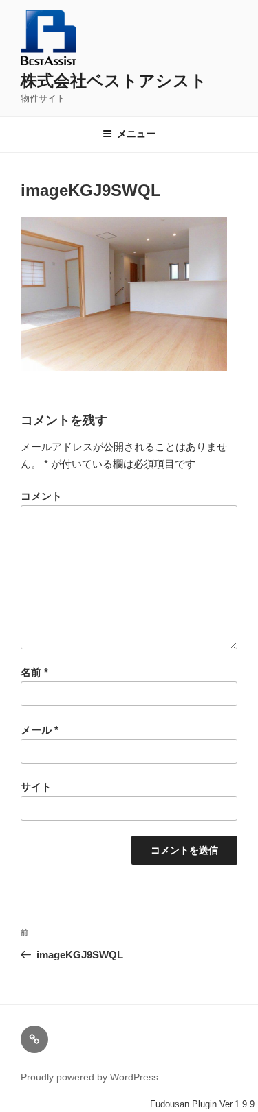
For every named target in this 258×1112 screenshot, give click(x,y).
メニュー (136, 133)
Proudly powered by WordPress (89, 1077)
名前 (34, 672)
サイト (36, 787)
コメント (41, 496)
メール (39, 730)
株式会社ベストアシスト (114, 80)
